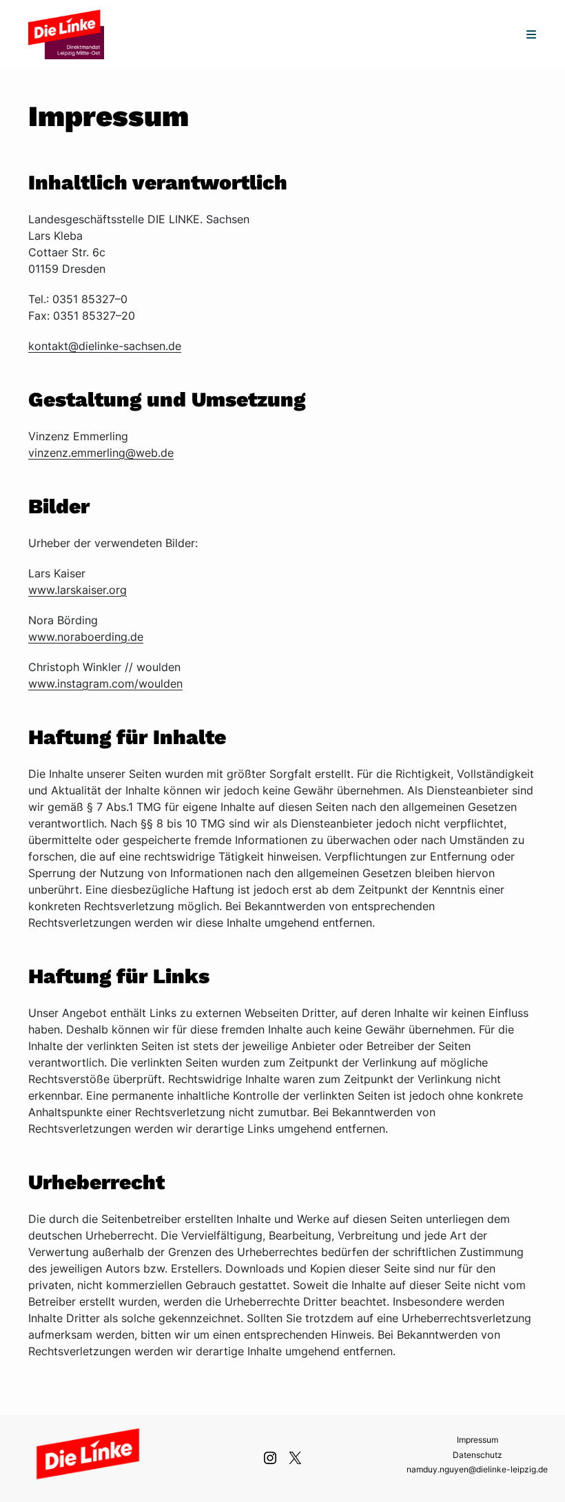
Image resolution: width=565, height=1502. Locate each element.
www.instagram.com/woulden (105, 683)
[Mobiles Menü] (531, 34)
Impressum (477, 1439)
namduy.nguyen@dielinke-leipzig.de (477, 1469)
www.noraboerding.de (85, 637)
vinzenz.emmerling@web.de (101, 453)
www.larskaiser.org (77, 590)
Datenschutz (477, 1455)
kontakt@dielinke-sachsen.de (104, 346)
